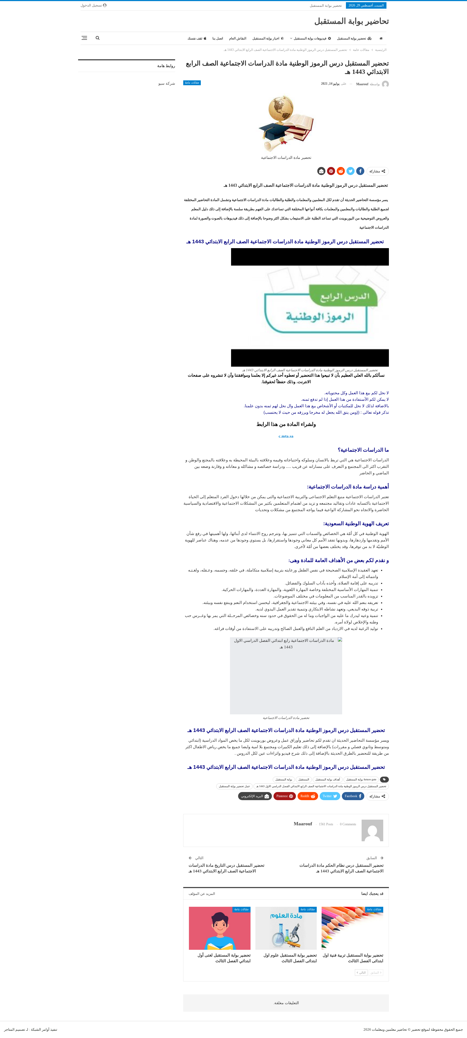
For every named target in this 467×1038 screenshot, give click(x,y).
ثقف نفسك (195, 38)
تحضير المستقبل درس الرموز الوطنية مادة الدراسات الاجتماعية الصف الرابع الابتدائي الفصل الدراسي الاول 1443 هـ (321, 786)
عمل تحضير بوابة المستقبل (234, 786)
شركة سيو (166, 83)
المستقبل (303, 779)
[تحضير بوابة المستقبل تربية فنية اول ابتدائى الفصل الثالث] (352, 928)
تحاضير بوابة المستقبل (351, 21)
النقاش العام (237, 38)
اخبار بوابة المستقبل (265, 38)
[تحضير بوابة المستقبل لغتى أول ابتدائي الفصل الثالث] (220, 928)
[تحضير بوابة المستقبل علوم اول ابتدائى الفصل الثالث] (286, 928)
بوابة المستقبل (283, 779)
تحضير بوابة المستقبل (326, 6)
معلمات (377, 1029)
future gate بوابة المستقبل (361, 779)
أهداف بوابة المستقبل (327, 779)
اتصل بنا (217, 38)
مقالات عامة (192, 82)
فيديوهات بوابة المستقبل (310, 38)
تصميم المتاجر (14, 1029)
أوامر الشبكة (40, 1029)
